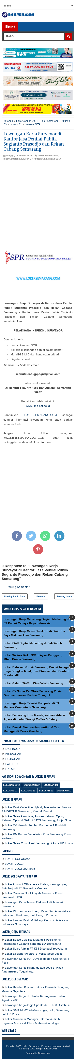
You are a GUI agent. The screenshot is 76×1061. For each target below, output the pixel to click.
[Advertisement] (38, 200)
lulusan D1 (51, 785)
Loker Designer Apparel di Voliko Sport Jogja (33, 953)
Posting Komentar (18, 586)
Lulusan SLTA (53, 159)
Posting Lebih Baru (14, 596)
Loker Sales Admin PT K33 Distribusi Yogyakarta (36, 948)
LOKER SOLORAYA (17, 858)
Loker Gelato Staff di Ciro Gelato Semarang (33, 683)
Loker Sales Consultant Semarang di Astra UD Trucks (39, 843)
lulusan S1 (39, 159)
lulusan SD (64, 790)
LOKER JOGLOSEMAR (20, 868)
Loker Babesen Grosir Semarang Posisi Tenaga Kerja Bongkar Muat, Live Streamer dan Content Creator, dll (37, 671)
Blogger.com (44, 1053)
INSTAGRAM (13, 753)
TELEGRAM (12, 758)
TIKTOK (10, 768)
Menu (11, 26)
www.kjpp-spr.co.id (38, 405)
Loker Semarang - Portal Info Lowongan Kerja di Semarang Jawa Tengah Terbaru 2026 (44, 1047)
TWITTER (11, 763)
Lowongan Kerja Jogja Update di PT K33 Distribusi (37, 1005)
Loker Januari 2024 (48, 155)
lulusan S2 (46, 790)
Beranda (40, 596)
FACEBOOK (12, 748)
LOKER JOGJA (14, 863)
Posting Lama (64, 596)
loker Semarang (11, 159)
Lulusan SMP (32, 785)
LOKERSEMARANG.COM (40, 415)
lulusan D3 (27, 159)
